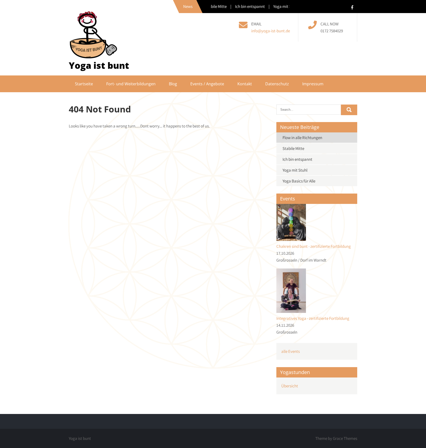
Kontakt (244, 84)
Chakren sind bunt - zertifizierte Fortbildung (313, 246)
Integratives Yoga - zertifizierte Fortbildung (312, 318)
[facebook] (352, 7)
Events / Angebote (207, 84)
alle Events (290, 351)
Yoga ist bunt (99, 65)
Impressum (312, 84)
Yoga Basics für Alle (299, 181)
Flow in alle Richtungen (302, 137)
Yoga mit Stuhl (295, 170)
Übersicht (289, 386)
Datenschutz (277, 84)
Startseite (84, 84)
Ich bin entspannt (297, 159)
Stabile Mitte (293, 148)
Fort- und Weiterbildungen (131, 84)
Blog (173, 84)
